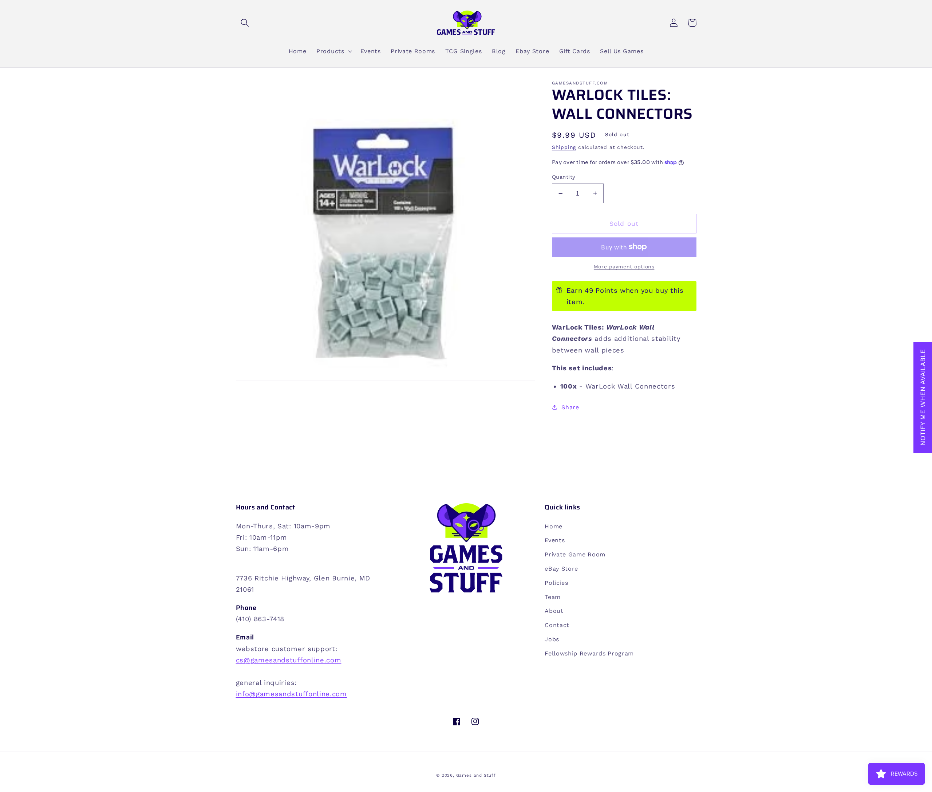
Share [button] (570, 407)
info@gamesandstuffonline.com (291, 694)
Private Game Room (575, 554)
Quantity (564, 177)
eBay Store (561, 568)
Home (553, 526)
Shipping (564, 147)
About (554, 610)
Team (553, 597)
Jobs (552, 639)
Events (555, 540)
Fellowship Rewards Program (589, 653)
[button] (245, 22)
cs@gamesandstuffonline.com (288, 660)
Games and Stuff (476, 775)
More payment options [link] (624, 266)
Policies (556, 582)
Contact (557, 625)
